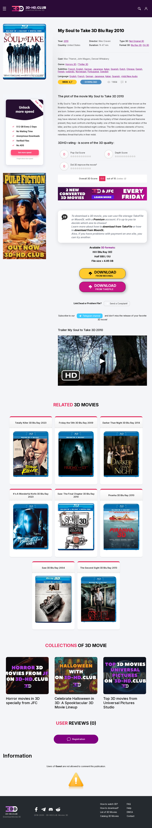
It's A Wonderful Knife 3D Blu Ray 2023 (31, 495)
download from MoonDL (89, 230)
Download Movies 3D (36, 8)
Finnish (61, 71)
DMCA (130, 812)
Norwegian (81, 71)
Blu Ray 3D (136, 45)
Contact (130, 816)
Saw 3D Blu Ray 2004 (53, 567)
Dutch (122, 69)
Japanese (98, 69)
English (79, 69)
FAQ (129, 804)
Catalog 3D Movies (109, 816)
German (88, 69)
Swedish (104, 71)
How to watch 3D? (109, 804)
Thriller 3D (83, 64)
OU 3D (146, 45)
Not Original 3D (136, 41)
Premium (98, 219)
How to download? (109, 808)
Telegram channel (91, 316)
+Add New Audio (129, 76)
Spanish (114, 69)
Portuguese (93, 71)
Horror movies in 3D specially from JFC (23, 700)
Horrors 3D (70, 64)
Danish (139, 69)
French (71, 69)
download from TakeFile (117, 226)
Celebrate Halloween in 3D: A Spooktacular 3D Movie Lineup (74, 702)
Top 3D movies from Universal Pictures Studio (120, 702)
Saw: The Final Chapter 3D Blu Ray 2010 (76, 495)
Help (129, 808)
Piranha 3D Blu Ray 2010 (121, 495)
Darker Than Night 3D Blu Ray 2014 (121, 422)
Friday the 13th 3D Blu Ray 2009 (76, 422)
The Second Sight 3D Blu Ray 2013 (98, 567)
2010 (66, 41)
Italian (107, 69)
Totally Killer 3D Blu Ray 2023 (30, 422)
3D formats (108, 247)
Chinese (130, 69)
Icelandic (70, 71)
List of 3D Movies (108, 812)
